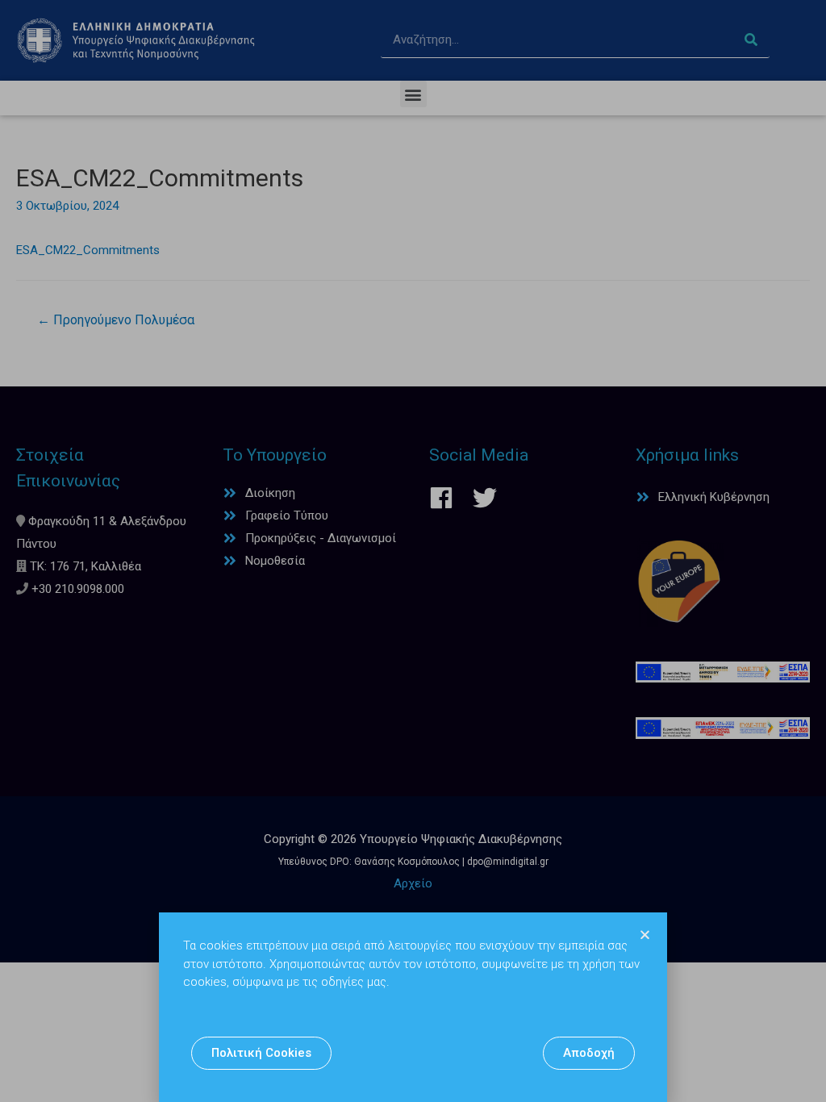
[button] (261, 1053)
